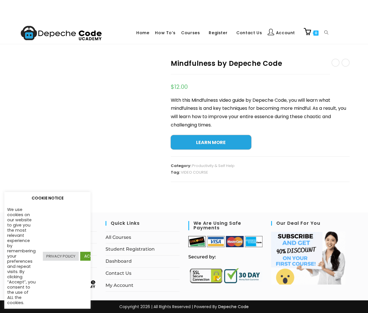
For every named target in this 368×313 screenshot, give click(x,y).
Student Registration (130, 249)
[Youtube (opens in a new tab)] (349, 32)
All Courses (118, 237)
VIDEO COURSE (194, 172)
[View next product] (346, 63)
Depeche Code (233, 307)
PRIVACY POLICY (60, 256)
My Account (119, 285)
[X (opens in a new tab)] (336, 32)
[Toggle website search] (326, 32)
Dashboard (119, 261)
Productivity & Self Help (213, 165)
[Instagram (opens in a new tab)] (345, 32)
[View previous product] (335, 63)
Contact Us (118, 273)
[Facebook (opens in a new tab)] (340, 32)
